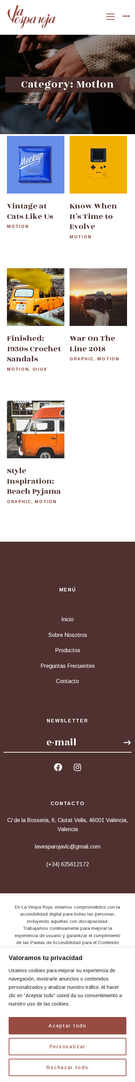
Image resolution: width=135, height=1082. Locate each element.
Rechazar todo (67, 1067)
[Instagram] (77, 767)
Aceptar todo (67, 1025)
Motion (18, 226)
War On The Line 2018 (92, 344)
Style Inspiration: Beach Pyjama (34, 481)
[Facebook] (58, 767)
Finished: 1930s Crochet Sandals (34, 349)
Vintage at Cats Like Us (30, 211)
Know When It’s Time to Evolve (93, 216)
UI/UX (40, 369)
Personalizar (68, 1046)
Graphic (82, 358)
